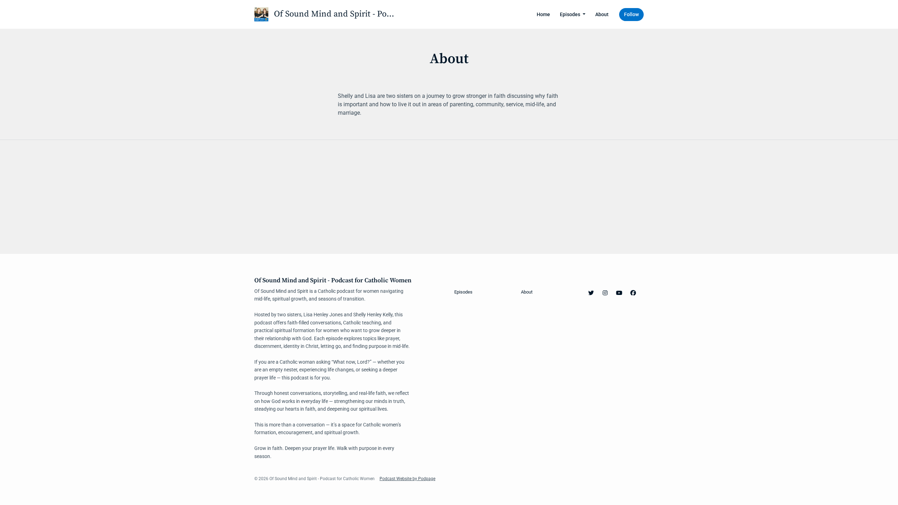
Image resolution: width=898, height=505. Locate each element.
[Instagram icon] (605, 293)
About (602, 14)
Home (543, 14)
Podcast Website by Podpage (407, 478)
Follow (631, 14)
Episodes (570, 14)
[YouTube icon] (619, 293)
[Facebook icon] (633, 293)
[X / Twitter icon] (591, 293)
